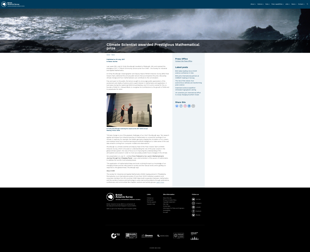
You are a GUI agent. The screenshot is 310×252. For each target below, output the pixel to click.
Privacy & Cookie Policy (169, 200)
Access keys (166, 206)
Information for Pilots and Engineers (173, 208)
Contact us (150, 198)
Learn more (160, 182)
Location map (151, 204)
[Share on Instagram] (185, 106)
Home (108, 54)
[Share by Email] (193, 106)
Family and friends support (151, 201)
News (113, 54)
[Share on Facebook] (181, 106)
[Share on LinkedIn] (189, 106)
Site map (165, 204)
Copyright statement (169, 202)
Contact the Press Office (183, 61)
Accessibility (166, 210)
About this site (167, 198)
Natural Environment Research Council (120, 206)
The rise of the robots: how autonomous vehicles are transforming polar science (188, 83)
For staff (165, 212)
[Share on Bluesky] (176, 106)
